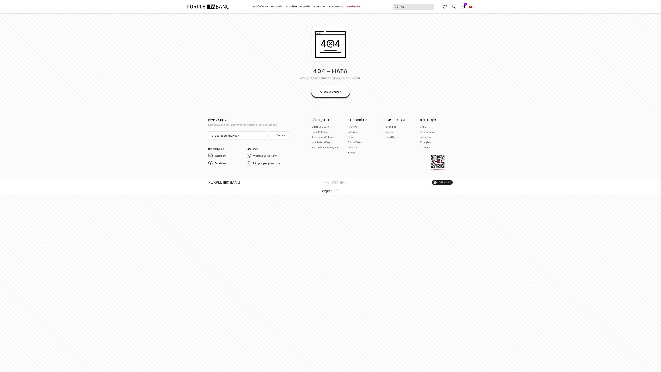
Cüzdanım (425, 147)
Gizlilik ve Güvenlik (321, 126)
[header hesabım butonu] (453, 6)
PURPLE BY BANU (395, 120)
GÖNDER (280, 135)
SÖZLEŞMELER (322, 120)
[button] (260, 6)
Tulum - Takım (355, 142)
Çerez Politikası (320, 132)
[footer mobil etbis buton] (437, 162)
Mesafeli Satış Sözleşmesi (325, 147)
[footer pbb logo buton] (224, 182)
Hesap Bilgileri (391, 137)
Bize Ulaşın (389, 132)
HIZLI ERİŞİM (428, 120)
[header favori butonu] (444, 6)
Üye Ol (423, 126)
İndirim (351, 152)
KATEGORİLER (357, 120)
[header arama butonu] (396, 7)
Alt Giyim (352, 126)
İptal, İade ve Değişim (323, 142)
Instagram (220, 155)
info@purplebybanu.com (266, 163)
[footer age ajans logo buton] (442, 182)
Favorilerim (426, 137)
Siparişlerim (426, 142)
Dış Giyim (352, 132)
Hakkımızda (390, 126)
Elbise (351, 137)
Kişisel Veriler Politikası (323, 137)
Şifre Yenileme (427, 132)
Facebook (220, 163)
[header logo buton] (209, 7)
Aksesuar (353, 147)
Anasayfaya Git (330, 91)
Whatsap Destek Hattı (265, 155)
